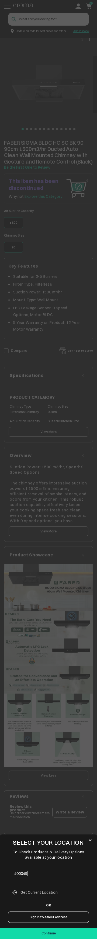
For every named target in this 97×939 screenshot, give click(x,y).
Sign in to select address (49, 917)
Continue (48, 933)
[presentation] (48, 873)
